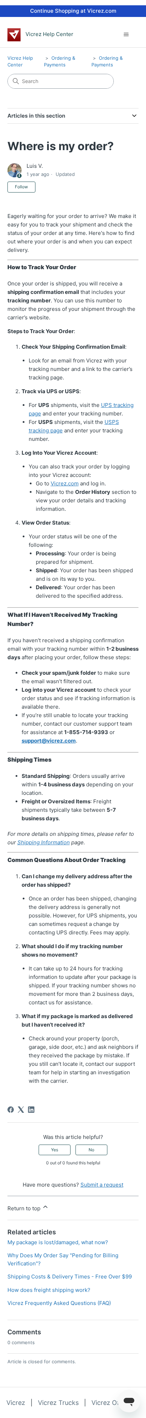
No (91, 1149)
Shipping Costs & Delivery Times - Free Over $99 (69, 1276)
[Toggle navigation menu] (126, 34)
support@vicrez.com (49, 740)
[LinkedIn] (31, 1109)
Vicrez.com (65, 483)
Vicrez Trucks (58, 1402)
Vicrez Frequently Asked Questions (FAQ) (59, 1303)
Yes (54, 1149)
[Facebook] (10, 1109)
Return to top (24, 1208)
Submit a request (101, 1184)
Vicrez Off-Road (115, 1402)
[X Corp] (21, 1109)
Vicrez (15, 1402)
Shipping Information (43, 842)
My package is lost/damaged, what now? (57, 1242)
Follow (21, 186)
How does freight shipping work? (48, 1290)
